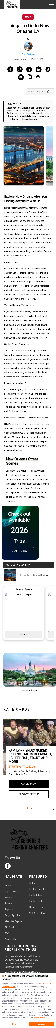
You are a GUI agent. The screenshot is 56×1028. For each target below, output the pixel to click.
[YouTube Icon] (20, 77)
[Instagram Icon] (18, 69)
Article (28, 17)
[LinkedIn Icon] (37, 69)
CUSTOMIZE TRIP (29, 794)
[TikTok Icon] (47, 69)
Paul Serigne (28, 54)
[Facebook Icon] (9, 69)
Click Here (23, 635)
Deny (14, 1024)
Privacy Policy (39, 1018)
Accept (41, 1024)
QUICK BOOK (28, 784)
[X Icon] (28, 69)
